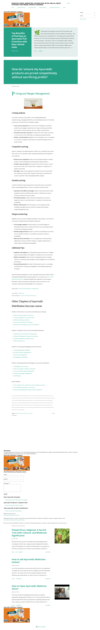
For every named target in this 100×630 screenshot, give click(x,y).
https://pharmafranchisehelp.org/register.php (14, 520)
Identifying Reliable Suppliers (22, 350)
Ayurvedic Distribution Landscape (23, 322)
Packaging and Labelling (20, 357)
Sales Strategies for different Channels (24, 368)
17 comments (18, 578)
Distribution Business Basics (22, 320)
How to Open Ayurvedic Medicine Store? (29, 587)
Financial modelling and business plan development (28, 389)
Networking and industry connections (24, 387)
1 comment (40, 51)
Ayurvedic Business (21, 7)
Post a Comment (19, 552)
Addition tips (21, 293)
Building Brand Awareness (21, 366)
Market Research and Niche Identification (25, 334)
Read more (48, 552)
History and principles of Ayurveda (23, 315)
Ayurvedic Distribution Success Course (24, 413)
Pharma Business (42, 7)
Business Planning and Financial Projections (26, 336)
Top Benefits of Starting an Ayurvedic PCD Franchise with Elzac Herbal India (19, 40)
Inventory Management (20, 355)
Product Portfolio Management (22, 352)
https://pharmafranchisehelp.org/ (11, 515)
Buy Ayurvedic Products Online (14, 505)
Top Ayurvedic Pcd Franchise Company (16, 500)
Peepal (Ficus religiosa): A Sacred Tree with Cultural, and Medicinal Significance (29, 533)
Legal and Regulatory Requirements (24, 338)
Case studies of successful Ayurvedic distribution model (29, 385)
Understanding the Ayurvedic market (24, 317)
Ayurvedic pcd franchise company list (28, 288)
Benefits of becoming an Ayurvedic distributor (26, 324)
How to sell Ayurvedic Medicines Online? (28, 561)
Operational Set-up (19, 341)
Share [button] (35, 51)
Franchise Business (32, 7)
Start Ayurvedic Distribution (14, 511)
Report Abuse (83, 19)
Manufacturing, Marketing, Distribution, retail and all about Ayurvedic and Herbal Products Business (36, 4)
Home (13, 7)
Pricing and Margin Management (23, 373)
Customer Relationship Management (28, 295)
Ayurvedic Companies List (55, 7)
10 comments (18, 605)
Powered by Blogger (41, 626)
